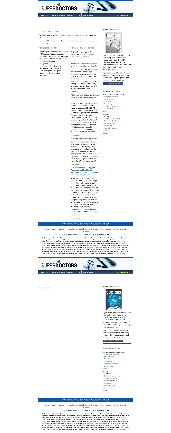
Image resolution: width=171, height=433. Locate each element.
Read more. (75, 92)
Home (42, 15)
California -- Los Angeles (112, 118)
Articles (70, 15)
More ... (105, 111)
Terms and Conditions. (120, 253)
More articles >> (45, 288)
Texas (106, 130)
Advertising (78, 229)
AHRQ (91, 54)
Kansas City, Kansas (110, 123)
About (48, 15)
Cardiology (107, 101)
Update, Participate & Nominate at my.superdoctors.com (85, 224)
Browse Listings (122, 15)
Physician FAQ (97, 229)
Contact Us (43, 43)
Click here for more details (113, 83)
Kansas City (108, 126)
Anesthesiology (109, 99)
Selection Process (58, 15)
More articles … (77, 218)
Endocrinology (108, 109)
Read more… (44, 79)
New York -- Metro (110, 128)
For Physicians (88, 15)
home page (85, 35)
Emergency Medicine (111, 106)
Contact (77, 15)
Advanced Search (111, 229)
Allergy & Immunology (111, 97)
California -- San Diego (111, 121)
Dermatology (108, 104)
